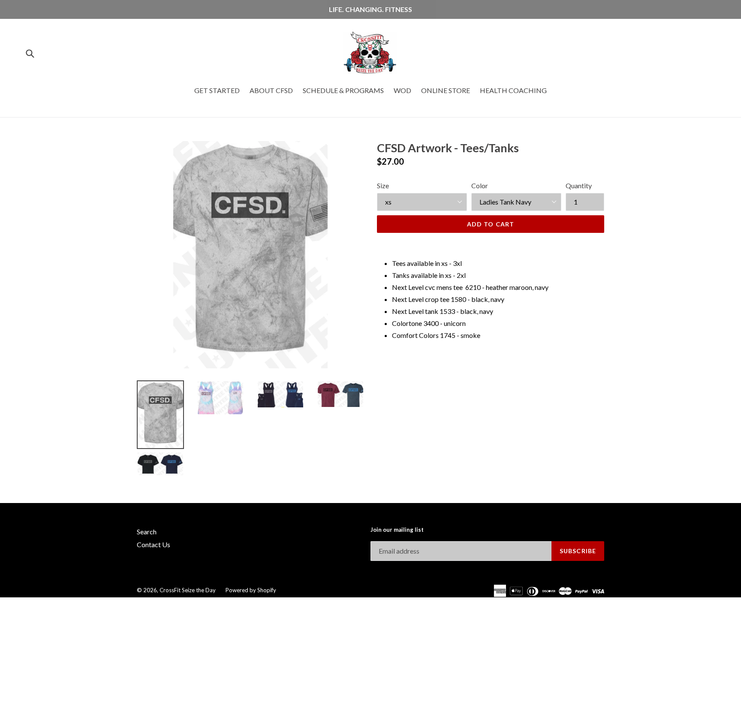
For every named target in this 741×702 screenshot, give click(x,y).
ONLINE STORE (445, 90)
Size (383, 185)
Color (479, 185)
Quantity (579, 185)
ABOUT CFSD (271, 90)
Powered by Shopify (251, 590)
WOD (402, 90)
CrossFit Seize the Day (188, 590)
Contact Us (153, 544)
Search (147, 531)
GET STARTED (217, 90)
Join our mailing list (397, 530)
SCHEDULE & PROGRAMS (343, 90)
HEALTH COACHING (513, 90)
